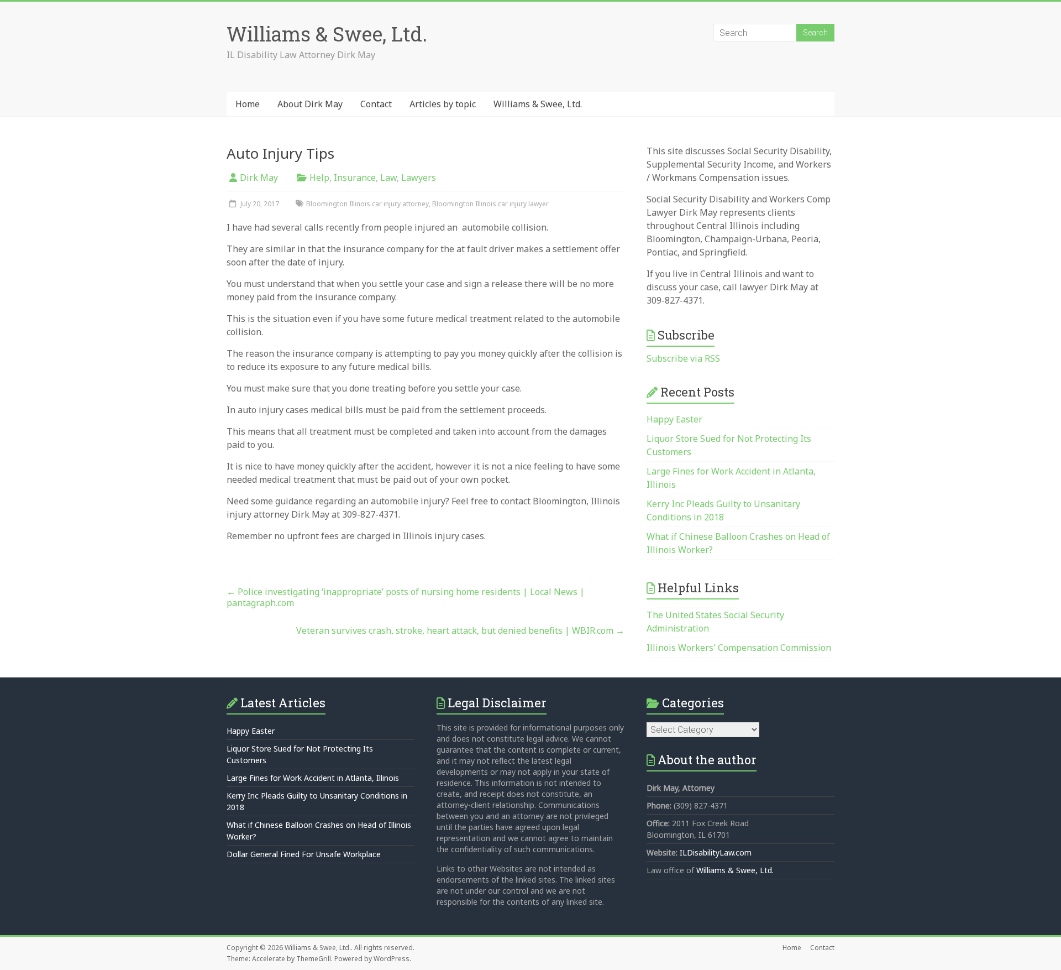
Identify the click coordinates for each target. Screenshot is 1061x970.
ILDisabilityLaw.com (716, 852)
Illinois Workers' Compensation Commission (739, 648)
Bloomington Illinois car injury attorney (367, 203)
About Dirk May (310, 104)
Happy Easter (674, 419)
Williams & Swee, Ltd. (327, 33)
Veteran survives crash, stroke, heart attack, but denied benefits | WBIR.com (460, 630)
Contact (376, 104)
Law (388, 177)
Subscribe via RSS (683, 358)
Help (319, 177)
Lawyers (418, 177)
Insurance (355, 177)
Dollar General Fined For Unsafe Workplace (304, 854)
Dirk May (259, 177)
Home (247, 104)
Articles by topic (442, 104)
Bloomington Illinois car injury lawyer (490, 203)
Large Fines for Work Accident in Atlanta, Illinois (313, 778)
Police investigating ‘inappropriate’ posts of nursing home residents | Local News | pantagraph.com (406, 597)
